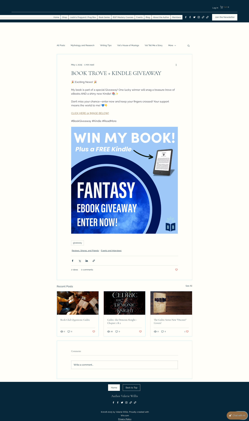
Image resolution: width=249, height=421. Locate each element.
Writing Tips (106, 45)
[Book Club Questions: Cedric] (78, 303)
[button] (228, 7)
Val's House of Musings (128, 45)
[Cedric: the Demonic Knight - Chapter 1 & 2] (124, 303)
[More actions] (176, 64)
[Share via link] (93, 260)
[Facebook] (185, 17)
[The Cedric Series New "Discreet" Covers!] (171, 303)
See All (189, 286)
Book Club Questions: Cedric (75, 319)
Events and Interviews (111, 250)
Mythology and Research (82, 45)
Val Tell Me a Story (154, 45)
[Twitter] (194, 17)
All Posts (61, 45)
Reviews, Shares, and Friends (85, 250)
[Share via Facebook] (72, 260)
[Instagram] (198, 17)
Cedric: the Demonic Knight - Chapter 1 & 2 (122, 321)
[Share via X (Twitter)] (79, 260)
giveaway (77, 243)
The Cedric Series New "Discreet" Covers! (170, 321)
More (170, 45)
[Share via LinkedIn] (86, 260)
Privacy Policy (124, 419)
